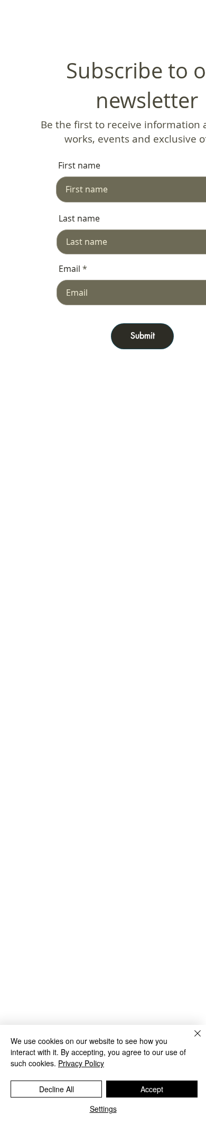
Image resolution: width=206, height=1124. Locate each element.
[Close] (191, 1039)
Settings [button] (103, 1108)
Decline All (56, 1089)
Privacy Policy (81, 1063)
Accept (152, 1089)
